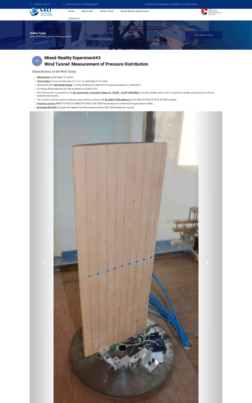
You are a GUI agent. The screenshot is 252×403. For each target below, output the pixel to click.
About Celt (87, 10)
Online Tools (42, 4)
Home (71, 10)
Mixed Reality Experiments (135, 10)
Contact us (74, 18)
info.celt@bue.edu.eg (204, 35)
